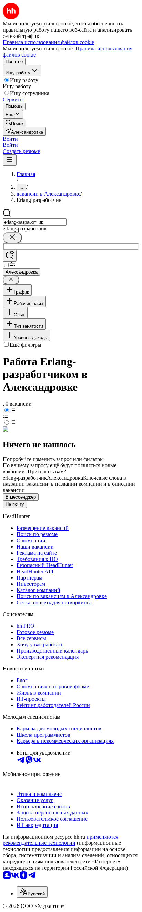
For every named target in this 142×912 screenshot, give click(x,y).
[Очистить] (12, 237)
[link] (14, 123)
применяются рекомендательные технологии (60, 840)
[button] (10, 139)
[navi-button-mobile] (10, 160)
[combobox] (35, 222)
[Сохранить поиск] (10, 256)
